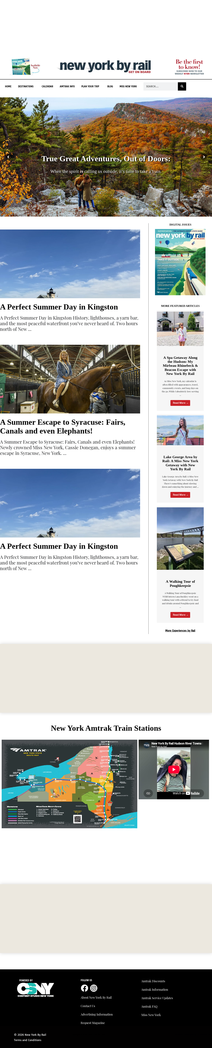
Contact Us (88, 1006)
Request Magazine (93, 1023)
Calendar (47, 86)
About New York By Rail (96, 997)
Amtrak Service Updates (157, 998)
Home (8, 86)
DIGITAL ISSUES (180, 224)
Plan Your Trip (90, 86)
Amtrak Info (67, 86)
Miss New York (128, 86)
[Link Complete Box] (180, 360)
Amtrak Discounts (153, 981)
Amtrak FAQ (149, 1006)
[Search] (182, 86)
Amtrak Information (154, 990)
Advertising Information (97, 1014)
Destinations (25, 86)
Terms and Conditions (27, 1040)
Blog (110, 86)
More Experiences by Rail (180, 630)
